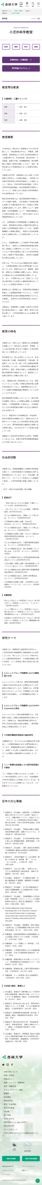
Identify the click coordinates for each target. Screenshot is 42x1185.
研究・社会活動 (10, 1104)
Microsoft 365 (9, 1126)
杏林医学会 (8, 1101)
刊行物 (6, 1111)
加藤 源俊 (23, 120)
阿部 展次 (23, 107)
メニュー (33, 18)
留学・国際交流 (10, 1086)
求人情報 (7, 1115)
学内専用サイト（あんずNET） (16, 1122)
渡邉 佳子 (23, 113)
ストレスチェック (11, 1129)
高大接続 (7, 1097)
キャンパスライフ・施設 (13, 1090)
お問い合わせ (9, 1119)
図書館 (6, 1093)
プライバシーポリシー (28, 1166)
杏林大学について (11, 1072)
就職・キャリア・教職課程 (14, 1083)
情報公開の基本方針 (8, 1166)
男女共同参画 (9, 1108)
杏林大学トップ (6, 11)
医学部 (4, 18)
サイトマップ (6, 1174)
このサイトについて (8, 1170)
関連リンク (25, 1170)
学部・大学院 (18, 11)
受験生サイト (9, 1079)
